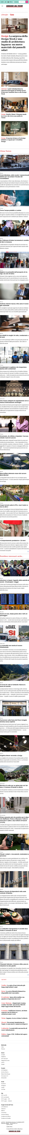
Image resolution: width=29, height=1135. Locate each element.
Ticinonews (3, 1112)
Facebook (3, 1083)
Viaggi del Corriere (5, 1060)
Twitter (2, 1087)
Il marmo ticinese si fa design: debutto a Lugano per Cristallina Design (13, 139)
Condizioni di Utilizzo (6, 1116)
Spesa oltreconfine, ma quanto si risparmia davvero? (12, 998)
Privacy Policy (9, 1124)
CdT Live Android (5, 1097)
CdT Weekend (4, 1070)
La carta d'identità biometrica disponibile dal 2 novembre (13, 992)
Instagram (3, 1085)
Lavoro (2, 1062)
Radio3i (3, 1110)
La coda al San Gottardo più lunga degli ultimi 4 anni (13, 986)
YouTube (3, 1089)
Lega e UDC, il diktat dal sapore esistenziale (14, 1035)
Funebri (2, 1064)
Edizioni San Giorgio (5, 1074)
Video (2, 1047)
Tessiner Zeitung (5, 1114)
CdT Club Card (4, 1058)
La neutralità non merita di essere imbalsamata (14, 1029)
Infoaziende (3, 1077)
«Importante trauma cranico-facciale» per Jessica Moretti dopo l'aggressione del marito (13, 1004)
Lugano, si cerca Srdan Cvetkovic (14, 1018)
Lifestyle (4, 15)
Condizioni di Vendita (6, 1118)
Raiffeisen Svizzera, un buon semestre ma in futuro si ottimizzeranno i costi (14, 1012)
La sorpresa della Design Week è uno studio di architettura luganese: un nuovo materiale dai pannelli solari (14, 43)
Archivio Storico (5, 1072)
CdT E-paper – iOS (5, 1099)
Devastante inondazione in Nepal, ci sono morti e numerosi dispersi (14, 1023)
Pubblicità (3, 1056)
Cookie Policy (9, 1126)
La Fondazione (4, 1106)
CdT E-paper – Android (6, 1101)
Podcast (3, 1049)
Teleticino (3, 1108)
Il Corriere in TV (4, 1076)
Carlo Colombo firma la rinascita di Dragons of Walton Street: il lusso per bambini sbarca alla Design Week (13, 91)
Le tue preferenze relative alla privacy (14, 1128)
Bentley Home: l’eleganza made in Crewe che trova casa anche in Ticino (13, 115)
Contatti (3, 1054)
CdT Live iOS (4, 1095)
